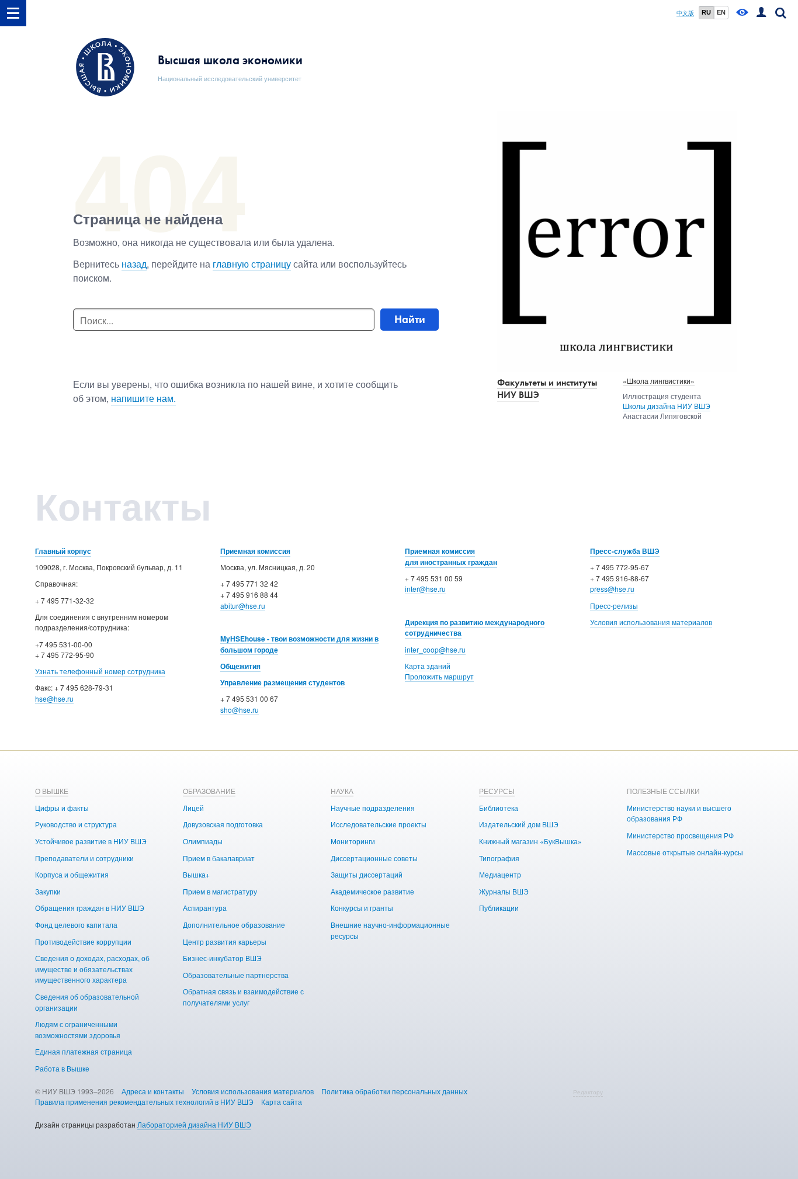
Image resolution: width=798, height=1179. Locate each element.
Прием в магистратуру (220, 891)
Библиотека (498, 808)
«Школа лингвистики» (659, 381)
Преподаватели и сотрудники (84, 858)
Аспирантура (205, 908)
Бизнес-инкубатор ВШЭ (222, 958)
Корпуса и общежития (72, 874)
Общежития (240, 666)
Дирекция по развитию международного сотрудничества (474, 628)
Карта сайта (281, 1102)
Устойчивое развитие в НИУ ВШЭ (91, 841)
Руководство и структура (76, 824)
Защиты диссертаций (367, 874)
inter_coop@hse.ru (435, 649)
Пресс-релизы (614, 606)
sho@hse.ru (239, 710)
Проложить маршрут (439, 676)
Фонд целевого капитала (76, 925)
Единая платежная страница (83, 1051)
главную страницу (252, 264)
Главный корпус (63, 551)
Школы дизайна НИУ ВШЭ (666, 406)
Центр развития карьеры (224, 941)
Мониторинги (353, 841)
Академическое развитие (372, 891)
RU (706, 12)
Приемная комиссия (255, 551)
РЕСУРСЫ (497, 791)
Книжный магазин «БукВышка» (530, 841)
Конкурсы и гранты (362, 908)
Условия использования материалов (651, 622)
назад (134, 264)
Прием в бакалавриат (219, 858)
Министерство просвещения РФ (680, 835)
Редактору (588, 1092)
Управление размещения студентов (282, 682)
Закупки (48, 891)
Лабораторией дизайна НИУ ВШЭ (194, 1124)
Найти (409, 319)
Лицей (193, 808)
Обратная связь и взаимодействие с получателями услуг (243, 996)
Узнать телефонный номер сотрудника (100, 671)
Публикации (499, 908)
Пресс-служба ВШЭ (625, 551)
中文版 (685, 13)
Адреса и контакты (153, 1091)
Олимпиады (203, 841)
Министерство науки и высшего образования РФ (679, 813)
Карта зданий (427, 666)
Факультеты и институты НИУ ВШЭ (547, 388)
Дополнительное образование (234, 925)
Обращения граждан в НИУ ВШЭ (89, 908)
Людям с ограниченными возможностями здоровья (77, 1029)
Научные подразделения (373, 808)
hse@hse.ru (54, 698)
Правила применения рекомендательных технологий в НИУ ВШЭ (144, 1102)
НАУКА (342, 791)
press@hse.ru (612, 589)
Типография (499, 858)
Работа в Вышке (62, 1068)
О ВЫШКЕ (51, 791)
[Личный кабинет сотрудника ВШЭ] (761, 13)
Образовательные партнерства (236, 975)
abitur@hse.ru (242, 606)
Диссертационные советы (374, 858)
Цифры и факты (62, 808)
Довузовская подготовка (223, 824)
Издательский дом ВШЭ (518, 824)
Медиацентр (500, 874)
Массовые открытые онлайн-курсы (685, 852)
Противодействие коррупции (83, 941)
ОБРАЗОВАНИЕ (209, 791)
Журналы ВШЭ (504, 891)
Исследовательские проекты (378, 824)
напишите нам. (143, 398)
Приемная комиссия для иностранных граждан (451, 556)
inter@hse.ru (425, 589)
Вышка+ (196, 874)
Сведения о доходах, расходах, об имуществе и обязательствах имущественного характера (92, 968)
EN (721, 12)
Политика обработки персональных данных (394, 1091)
